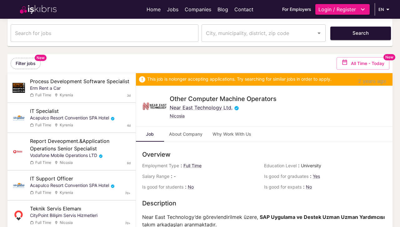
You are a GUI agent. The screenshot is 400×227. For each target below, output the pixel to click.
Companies (198, 9)
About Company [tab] (185, 134)
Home (154, 9)
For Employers (296, 9)
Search (360, 33)
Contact (243, 9)
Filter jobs (26, 63)
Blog (223, 9)
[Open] (319, 33)
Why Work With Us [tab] (231, 134)
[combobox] (258, 33)
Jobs (172, 9)
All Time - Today (367, 63)
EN (381, 9)
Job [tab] (150, 134)
